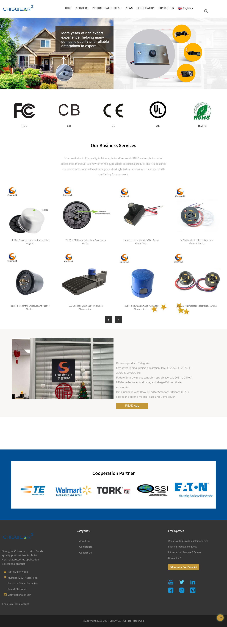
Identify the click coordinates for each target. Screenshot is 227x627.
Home (68, 8)
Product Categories (106, 8)
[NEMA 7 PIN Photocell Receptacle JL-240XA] (197, 276)
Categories (83, 531)
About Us (82, 8)
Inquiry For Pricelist (185, 567)
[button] (108, 319)
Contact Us (166, 8)
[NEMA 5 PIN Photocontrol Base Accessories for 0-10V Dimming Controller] (86, 210)
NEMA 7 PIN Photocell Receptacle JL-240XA (197, 305)
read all (132, 405)
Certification (146, 8)
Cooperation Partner (113, 473)
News (129, 8)
